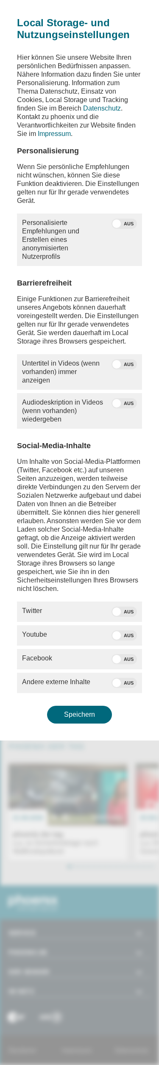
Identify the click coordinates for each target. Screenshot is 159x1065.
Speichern (79, 714)
